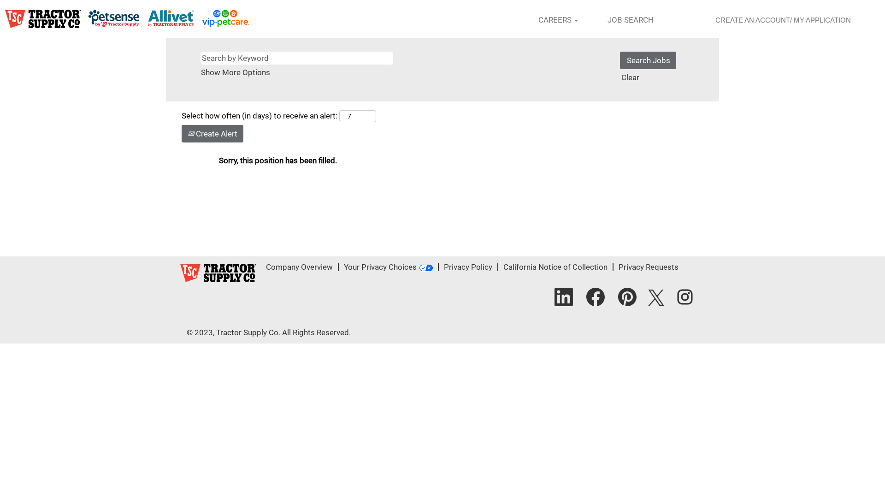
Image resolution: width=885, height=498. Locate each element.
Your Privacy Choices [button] (380, 267)
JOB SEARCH (631, 19)
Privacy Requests (648, 267)
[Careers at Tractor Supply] (127, 19)
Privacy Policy (468, 267)
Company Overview (299, 267)
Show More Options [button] (235, 72)
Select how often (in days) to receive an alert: (259, 115)
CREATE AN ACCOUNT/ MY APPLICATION (783, 20)
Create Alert (215, 133)
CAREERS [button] (555, 19)
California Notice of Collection (555, 267)
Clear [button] (630, 77)
